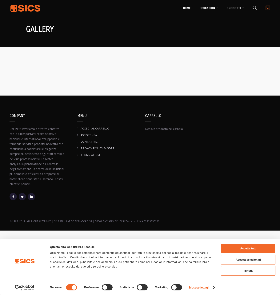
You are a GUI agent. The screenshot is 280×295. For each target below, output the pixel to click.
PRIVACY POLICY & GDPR (98, 148)
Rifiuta (248, 270)
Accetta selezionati (248, 259)
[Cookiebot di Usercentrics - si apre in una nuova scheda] (24, 287)
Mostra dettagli (199, 287)
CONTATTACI (89, 141)
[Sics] (25, 9)
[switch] (107, 287)
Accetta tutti (248, 248)
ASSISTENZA (89, 135)
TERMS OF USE (91, 155)
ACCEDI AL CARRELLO (95, 128)
